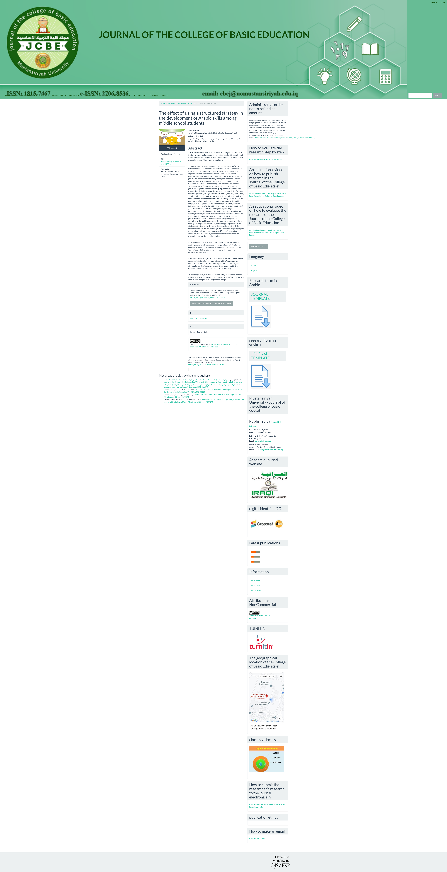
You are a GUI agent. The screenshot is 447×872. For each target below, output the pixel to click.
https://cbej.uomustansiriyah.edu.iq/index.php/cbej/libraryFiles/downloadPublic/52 (285, 138)
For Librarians (256, 590)
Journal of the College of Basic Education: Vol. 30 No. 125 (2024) (188, 402)
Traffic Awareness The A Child (205, 394)
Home (163, 103)
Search (437, 95)
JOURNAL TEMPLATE (260, 296)
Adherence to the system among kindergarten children (223, 399)
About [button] (163, 95)
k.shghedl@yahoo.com (264, 441)
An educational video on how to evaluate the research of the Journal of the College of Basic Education (266, 232)
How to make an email (257, 839)
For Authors (255, 585)
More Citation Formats (201, 303)
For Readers (255, 580)
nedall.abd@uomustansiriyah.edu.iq (268, 450)
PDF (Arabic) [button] (172, 148)
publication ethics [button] (58, 95)
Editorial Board (11, 95)
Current (127, 95)
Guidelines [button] (73, 95)
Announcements (140, 95)
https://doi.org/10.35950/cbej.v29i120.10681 (208, 298)
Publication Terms (89, 95)
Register (434, 2)
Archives (117, 95)
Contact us (154, 95)
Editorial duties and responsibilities (33, 95)
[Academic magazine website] (269, 485)
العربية (253, 265)
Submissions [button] (104, 95)
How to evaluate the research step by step (265, 159)
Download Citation (222, 303)
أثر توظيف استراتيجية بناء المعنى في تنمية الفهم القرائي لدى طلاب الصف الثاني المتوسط (203, 379)
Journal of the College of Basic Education (204, 31)
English (254, 270)
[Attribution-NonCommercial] (254, 612)
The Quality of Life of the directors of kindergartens (214, 389)
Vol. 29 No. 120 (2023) (186, 103)
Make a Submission (258, 246)
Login (443, 2)
